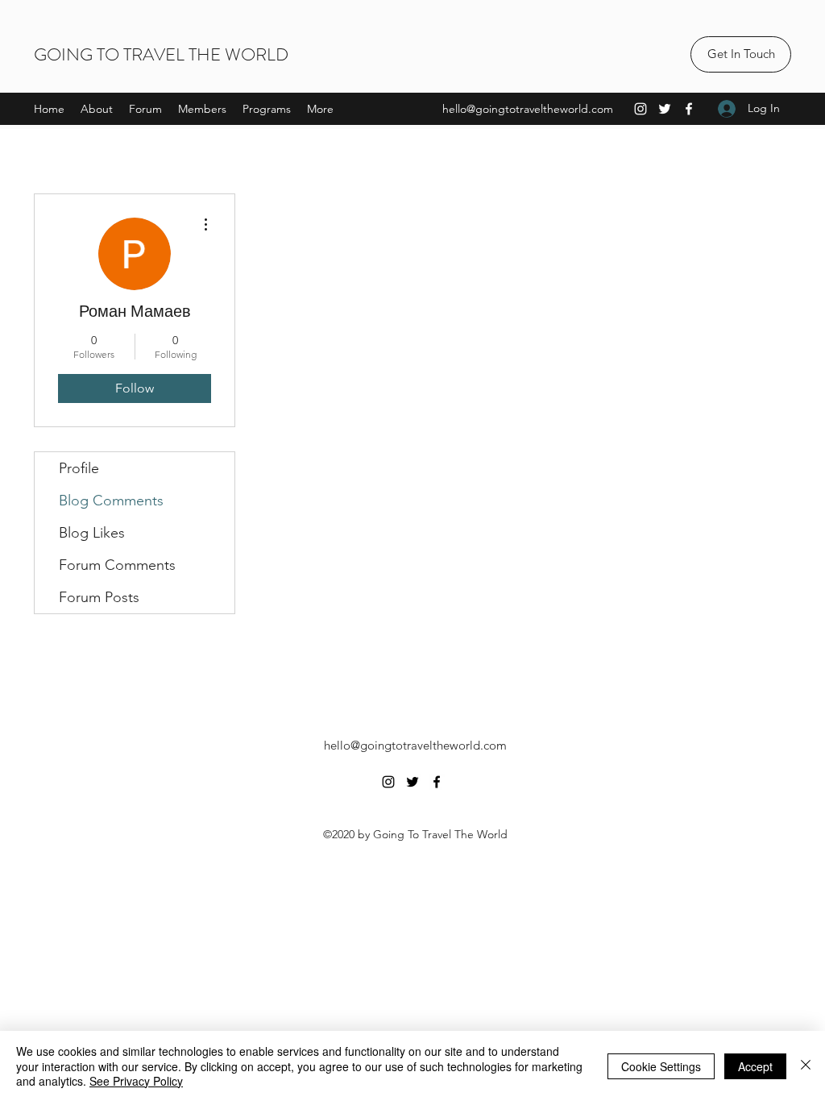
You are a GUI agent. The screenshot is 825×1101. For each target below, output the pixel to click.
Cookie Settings (661, 1066)
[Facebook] (689, 109)
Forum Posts (99, 597)
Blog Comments (111, 500)
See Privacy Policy (136, 1081)
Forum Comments (117, 565)
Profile (79, 468)
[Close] (805, 1066)
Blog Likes (92, 533)
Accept (755, 1066)
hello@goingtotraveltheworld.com (527, 109)
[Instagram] (640, 109)
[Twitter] (665, 109)
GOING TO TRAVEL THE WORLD (161, 54)
